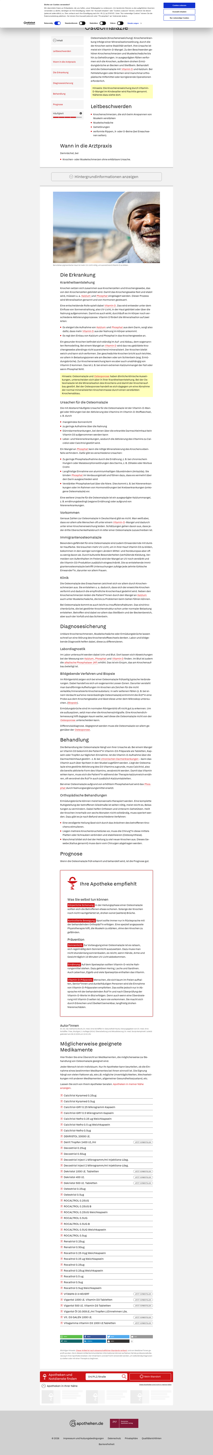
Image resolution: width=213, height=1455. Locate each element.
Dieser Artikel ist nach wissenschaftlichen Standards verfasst (101, 1350)
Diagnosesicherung (63, 83)
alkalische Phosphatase (78, 662)
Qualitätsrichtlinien (151, 1438)
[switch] (82, 23)
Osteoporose (102, 376)
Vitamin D (127, 69)
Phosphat (102, 296)
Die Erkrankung (60, 72)
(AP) (95, 662)
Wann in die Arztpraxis (64, 61)
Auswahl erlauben (179, 12)
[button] (71, 1336)
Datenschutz (114, 1438)
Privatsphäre (131, 1438)
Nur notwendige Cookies (179, 18)
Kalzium (86, 296)
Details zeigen (133, 23)
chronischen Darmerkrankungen (120, 759)
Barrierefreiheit (106, 1444)
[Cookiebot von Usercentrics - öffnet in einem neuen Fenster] (29, 23)
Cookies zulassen (179, 5)
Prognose (58, 104)
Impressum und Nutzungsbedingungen (83, 1438)
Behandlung (59, 93)
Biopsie (72, 702)
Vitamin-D (119, 522)
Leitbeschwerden (62, 51)
